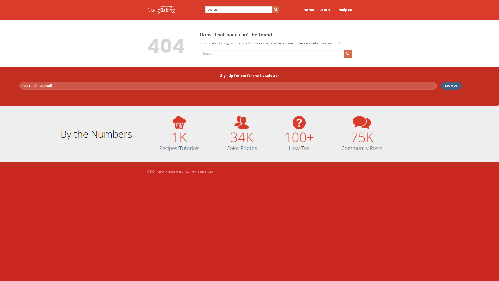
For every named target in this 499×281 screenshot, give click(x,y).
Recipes (344, 9)
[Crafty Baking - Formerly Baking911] (161, 10)
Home (308, 9)
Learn (324, 9)
